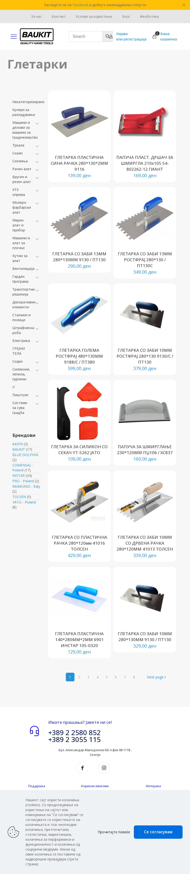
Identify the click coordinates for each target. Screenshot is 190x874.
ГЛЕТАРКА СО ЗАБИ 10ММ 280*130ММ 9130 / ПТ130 (145, 636)
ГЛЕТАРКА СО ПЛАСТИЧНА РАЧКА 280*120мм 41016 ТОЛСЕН (79, 543)
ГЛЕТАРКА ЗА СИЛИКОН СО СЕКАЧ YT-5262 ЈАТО (79, 449)
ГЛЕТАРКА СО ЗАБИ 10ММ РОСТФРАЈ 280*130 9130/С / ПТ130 (145, 356)
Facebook (80, 4)
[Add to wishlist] (101, 121)
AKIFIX (17, 444)
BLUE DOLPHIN (25, 454)
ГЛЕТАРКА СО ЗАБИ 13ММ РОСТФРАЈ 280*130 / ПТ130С (145, 259)
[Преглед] (101, 131)
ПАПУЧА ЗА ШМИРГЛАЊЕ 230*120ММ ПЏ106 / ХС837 (145, 449)
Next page (155, 677)
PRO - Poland (23, 481)
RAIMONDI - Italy (26, 486)
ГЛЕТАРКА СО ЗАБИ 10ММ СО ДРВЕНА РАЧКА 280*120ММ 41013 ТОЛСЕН (145, 543)
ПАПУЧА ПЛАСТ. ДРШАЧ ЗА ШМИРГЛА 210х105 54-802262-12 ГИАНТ (144, 163)
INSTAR (18, 475)
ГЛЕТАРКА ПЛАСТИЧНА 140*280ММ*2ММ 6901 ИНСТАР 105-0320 (79, 639)
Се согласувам (158, 832)
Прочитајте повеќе (114, 832)
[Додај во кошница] (101, 99)
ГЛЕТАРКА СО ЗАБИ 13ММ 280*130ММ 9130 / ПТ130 (79, 256)
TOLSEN (19, 496)
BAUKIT (18, 449)
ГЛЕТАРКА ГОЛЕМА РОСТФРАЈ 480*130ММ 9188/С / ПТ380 (79, 356)
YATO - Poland (24, 502)
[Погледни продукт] (101, 110)
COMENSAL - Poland (23, 467)
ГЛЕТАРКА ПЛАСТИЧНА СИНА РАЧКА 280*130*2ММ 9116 (79, 163)
